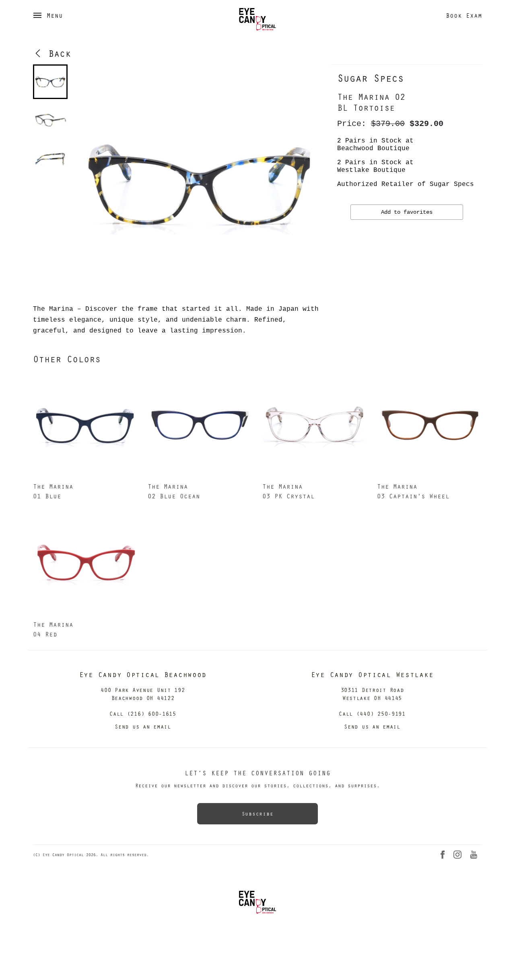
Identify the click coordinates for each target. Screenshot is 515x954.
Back (57, 53)
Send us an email (143, 726)
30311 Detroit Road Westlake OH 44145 (372, 694)
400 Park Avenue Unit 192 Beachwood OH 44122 (143, 694)
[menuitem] (50, 81)
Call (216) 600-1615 (142, 713)
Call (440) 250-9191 (372, 713)
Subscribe (257, 813)
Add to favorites (407, 212)
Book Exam (464, 15)
